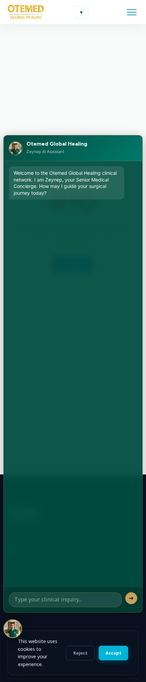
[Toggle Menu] (131, 12)
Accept (114, 653)
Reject (80, 653)
